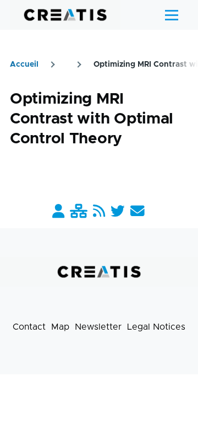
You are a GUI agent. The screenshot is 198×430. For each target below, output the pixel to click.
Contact (29, 326)
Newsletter (98, 326)
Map (60, 326)
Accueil (24, 64)
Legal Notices (156, 326)
